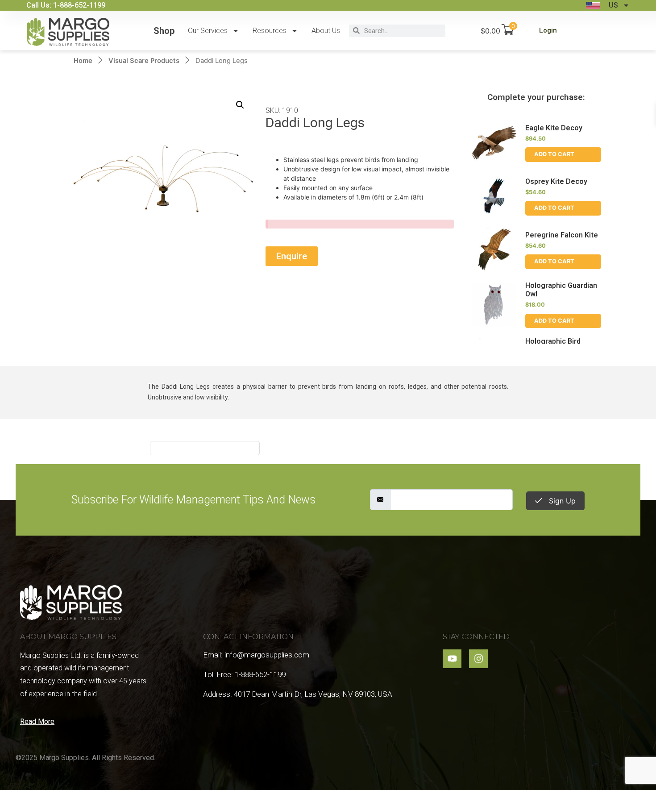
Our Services (208, 30)
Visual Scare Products (143, 61)
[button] (240, 105)
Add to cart (554, 154)
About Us (325, 30)
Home (83, 61)
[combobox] (402, 31)
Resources (269, 30)
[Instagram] (478, 658)
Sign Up (561, 500)
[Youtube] (452, 658)
